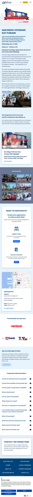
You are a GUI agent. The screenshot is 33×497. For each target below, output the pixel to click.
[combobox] (27, 496)
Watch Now (7, 161)
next (30, 338)
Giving (8, 465)
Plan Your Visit (8, 461)
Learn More (6, 364)
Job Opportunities (8, 472)
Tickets (25, 2)
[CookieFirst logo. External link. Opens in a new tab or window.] (1, 478)
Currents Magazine (25, 469)
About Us (8, 469)
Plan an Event (24, 461)
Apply (16, 262)
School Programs (25, 465)
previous (3, 338)
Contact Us (25, 472)
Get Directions (8, 308)
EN (27, 496)
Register (16, 241)
